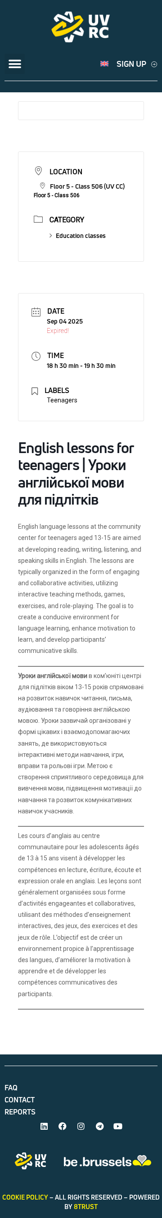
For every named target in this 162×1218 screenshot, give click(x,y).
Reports (20, 1112)
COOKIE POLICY (25, 1197)
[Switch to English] (104, 64)
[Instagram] (81, 1126)
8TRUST (86, 1206)
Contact (19, 1100)
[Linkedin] (44, 1126)
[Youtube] (118, 1126)
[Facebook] (62, 1126)
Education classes (81, 235)
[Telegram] (99, 1126)
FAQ (11, 1088)
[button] (14, 64)
